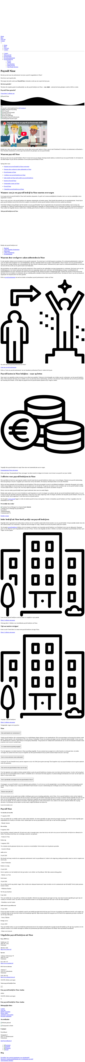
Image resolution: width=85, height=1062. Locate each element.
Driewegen (7, 251)
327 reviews (22, 108)
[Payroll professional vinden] (42, 363)
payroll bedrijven (12, 527)
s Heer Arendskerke (9, 252)
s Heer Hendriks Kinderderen (11, 249)
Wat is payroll (7, 55)
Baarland (6, 248)
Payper (9, 61)
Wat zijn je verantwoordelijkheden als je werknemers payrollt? (17, 1059)
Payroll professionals (9, 58)
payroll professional (10, 277)
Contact (3, 41)
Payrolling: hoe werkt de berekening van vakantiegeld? (15, 1057)
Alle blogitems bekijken (7, 1060)
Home (2, 36)
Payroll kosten (7, 56)
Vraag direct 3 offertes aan (7, 93)
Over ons (3, 39)
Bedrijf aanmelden (5, 1011)
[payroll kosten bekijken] (42, 466)
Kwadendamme (8, 254)
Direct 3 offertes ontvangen (8, 632)
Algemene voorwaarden (7, 1014)
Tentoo (9, 62)
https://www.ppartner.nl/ (7, 963)
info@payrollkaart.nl (6, 1041)
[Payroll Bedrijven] (42, 718)
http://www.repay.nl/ (6, 949)
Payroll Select (11, 64)
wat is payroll (11, 499)
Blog (2, 38)
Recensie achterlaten (6, 1016)
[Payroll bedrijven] (42, 616)
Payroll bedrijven (8, 59)
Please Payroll (11, 65)
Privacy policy (4, 1013)
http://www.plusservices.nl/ (8, 977)
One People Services (12, 67)
